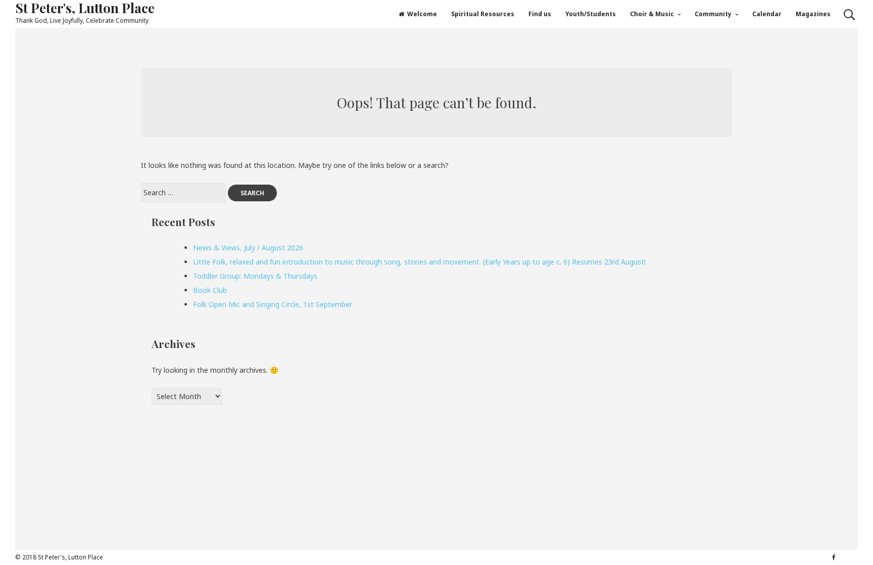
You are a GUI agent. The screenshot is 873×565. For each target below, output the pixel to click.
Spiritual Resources (482, 14)
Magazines (813, 14)
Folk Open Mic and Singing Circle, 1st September (272, 304)
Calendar (767, 14)
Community (713, 14)
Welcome (422, 14)
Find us (539, 14)
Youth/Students (590, 14)
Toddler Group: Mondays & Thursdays (255, 276)
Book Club (210, 290)
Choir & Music (652, 14)
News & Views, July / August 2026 (248, 247)
